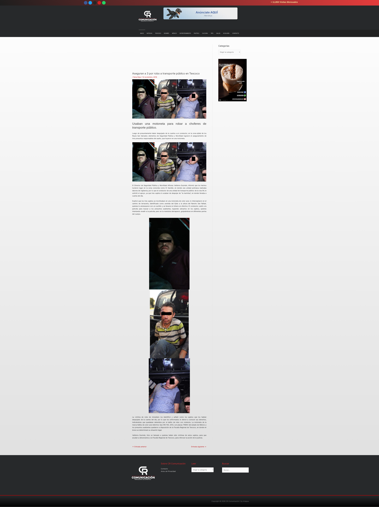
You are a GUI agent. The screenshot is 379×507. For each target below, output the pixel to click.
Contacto (164, 469)
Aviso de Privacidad (168, 471)
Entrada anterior (139, 447)
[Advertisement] (169, 58)
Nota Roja (137, 77)
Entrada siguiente (198, 447)
